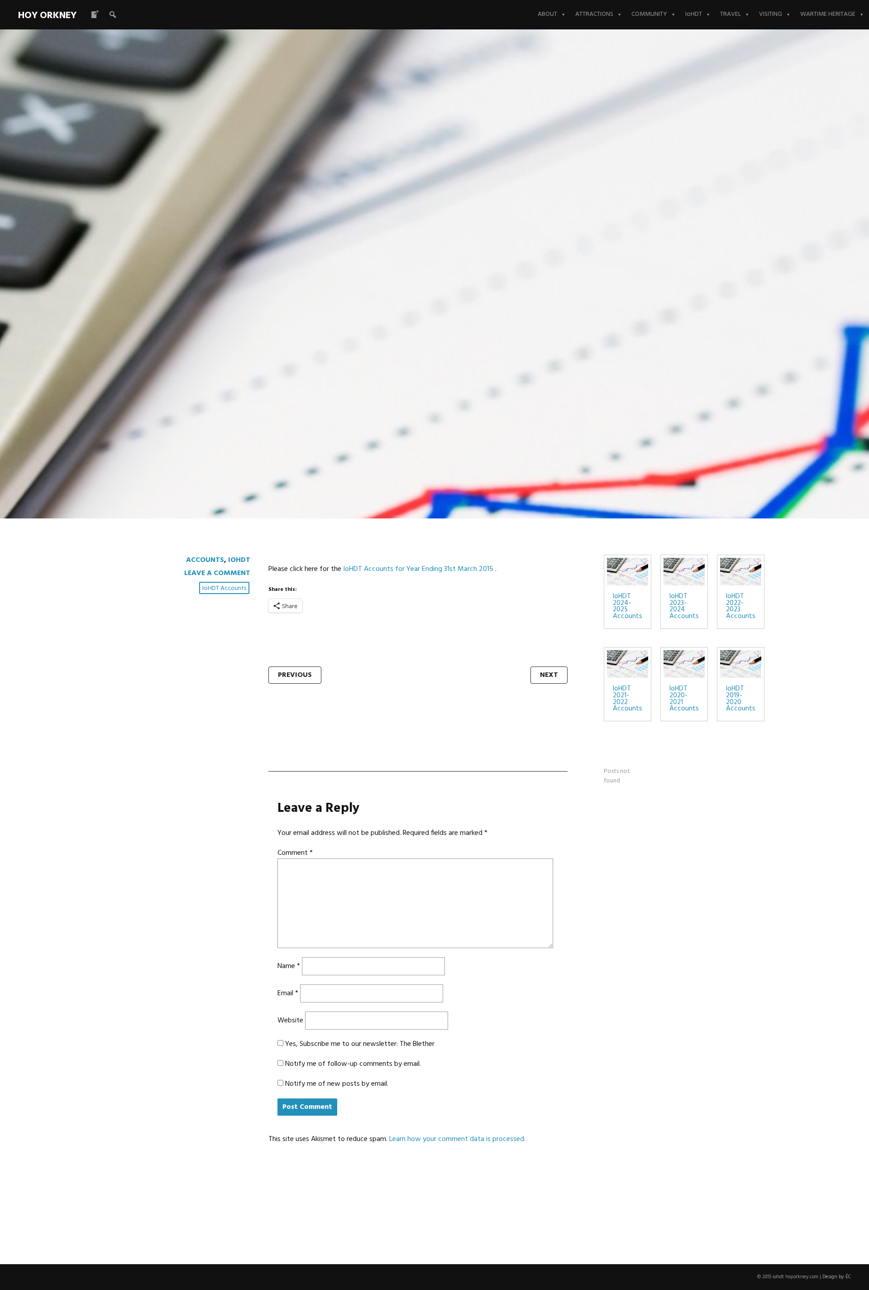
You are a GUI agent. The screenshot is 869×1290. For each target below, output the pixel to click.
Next (549, 675)
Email (287, 993)
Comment (295, 853)
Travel (730, 14)
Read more (192, 277)
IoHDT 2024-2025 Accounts (627, 606)
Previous (295, 675)
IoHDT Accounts (224, 588)
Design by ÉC (836, 1277)
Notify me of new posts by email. (336, 1084)
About (547, 14)
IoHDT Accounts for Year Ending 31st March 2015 (418, 569)
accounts (205, 560)
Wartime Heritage (827, 14)
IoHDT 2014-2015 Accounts (330, 217)
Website (290, 1020)
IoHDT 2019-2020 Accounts (740, 699)
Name (288, 966)
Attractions (594, 14)
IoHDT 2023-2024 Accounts (684, 606)
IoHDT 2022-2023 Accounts (740, 606)
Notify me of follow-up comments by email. (353, 1064)
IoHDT (693, 14)
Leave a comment (217, 573)
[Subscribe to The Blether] (95, 14)
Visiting (770, 14)
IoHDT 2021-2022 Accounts (627, 699)
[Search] (113, 14)
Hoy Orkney (47, 16)
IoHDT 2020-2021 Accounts (684, 699)
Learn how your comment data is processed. (457, 1139)
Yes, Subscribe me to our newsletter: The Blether (358, 1044)
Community (649, 14)
